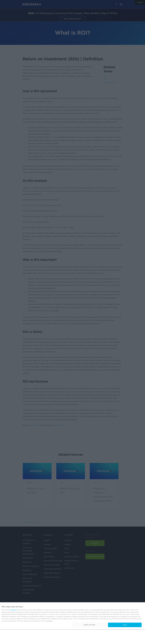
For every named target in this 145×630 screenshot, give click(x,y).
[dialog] (72, 616)
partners (14, 610)
